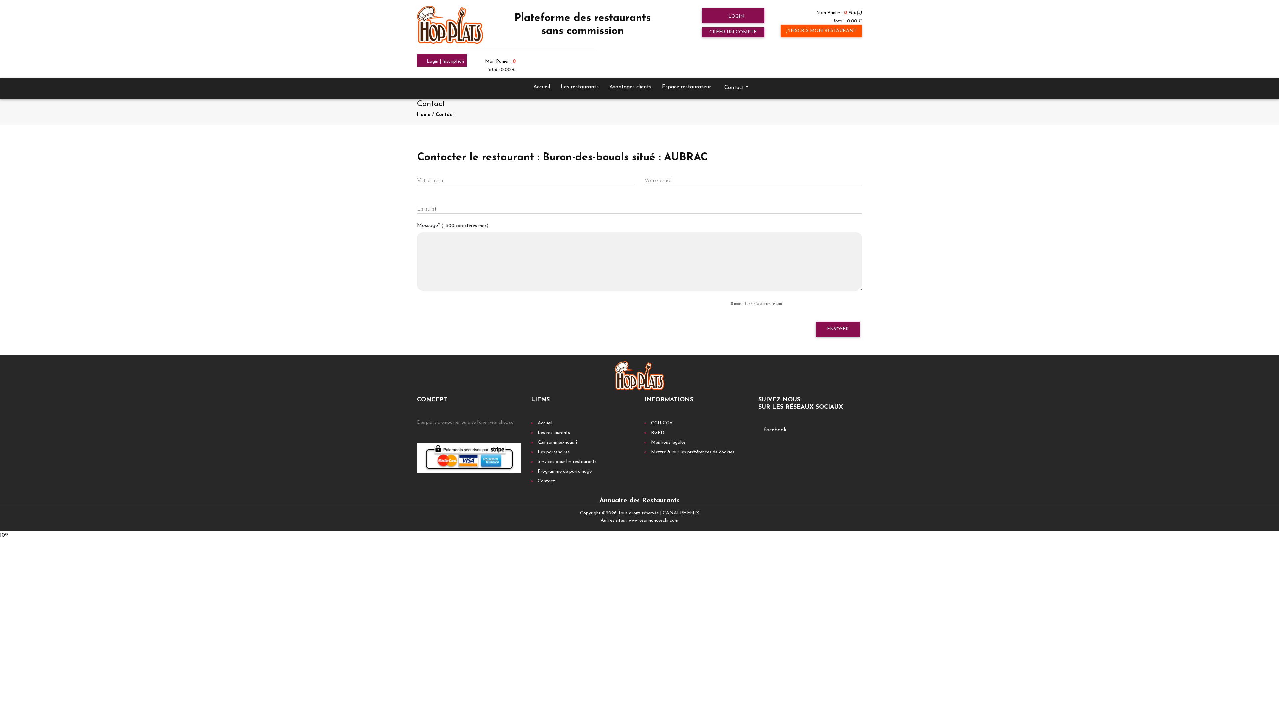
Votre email (658, 180)
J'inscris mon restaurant (821, 30)
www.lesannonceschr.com (653, 520)
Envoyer (838, 329)
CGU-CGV (662, 423)
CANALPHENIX (681, 513)
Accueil (541, 87)
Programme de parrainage (565, 471)
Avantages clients (630, 87)
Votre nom (430, 180)
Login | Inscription (444, 61)
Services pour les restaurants (567, 461)
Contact (445, 114)
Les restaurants (580, 87)
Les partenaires (554, 452)
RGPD (657, 432)
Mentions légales (668, 442)
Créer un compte (733, 32)
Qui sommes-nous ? (558, 442)
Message (452, 225)
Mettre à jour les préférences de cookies (692, 452)
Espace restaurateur (686, 87)
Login (736, 16)
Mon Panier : (839, 12)
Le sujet (427, 209)
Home (423, 114)
